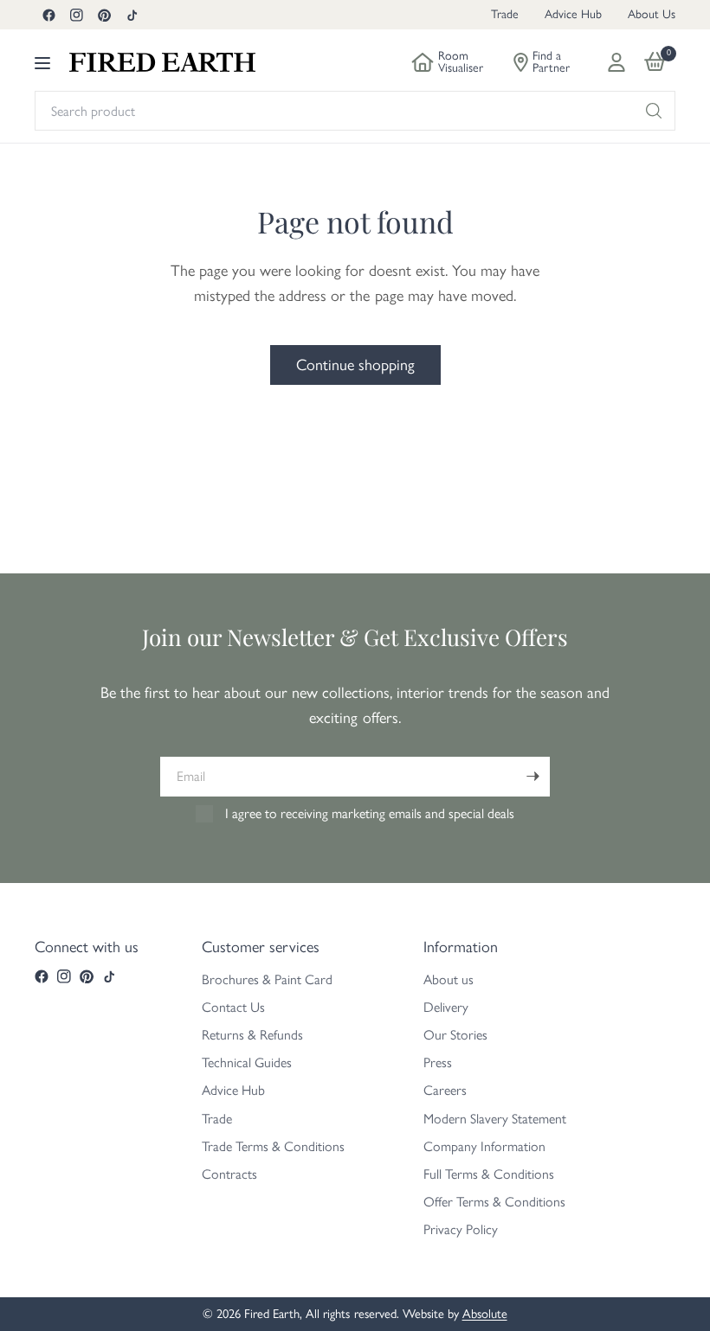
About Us (651, 14)
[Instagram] (76, 15)
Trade (505, 14)
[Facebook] (48, 15)
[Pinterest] (104, 15)
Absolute (484, 1313)
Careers (445, 1090)
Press (437, 1062)
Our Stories (455, 1035)
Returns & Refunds (252, 1035)
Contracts (229, 1174)
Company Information (484, 1146)
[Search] (653, 111)
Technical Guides (247, 1062)
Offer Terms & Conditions (494, 1201)
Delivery (445, 1007)
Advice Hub (573, 14)
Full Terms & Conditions (488, 1174)
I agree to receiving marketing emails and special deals (369, 813)
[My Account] (616, 62)
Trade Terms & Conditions (273, 1146)
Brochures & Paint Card (267, 979)
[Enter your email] (532, 777)
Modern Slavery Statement (494, 1118)
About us (448, 979)
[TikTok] (131, 15)
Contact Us (233, 1007)
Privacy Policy (460, 1229)
